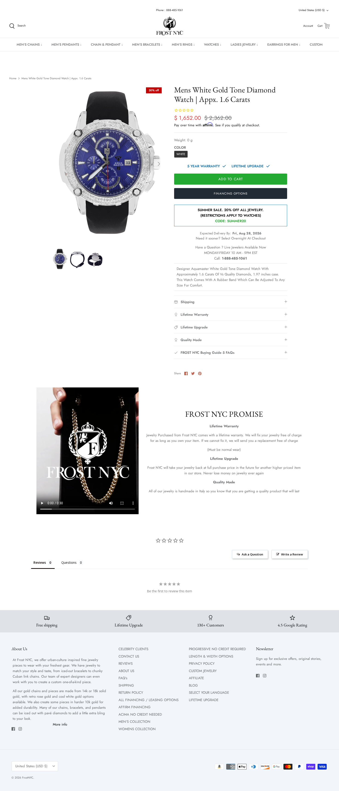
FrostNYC (27, 778)
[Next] (159, 164)
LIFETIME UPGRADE (203, 699)
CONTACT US (129, 656)
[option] (108, 164)
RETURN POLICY (131, 692)
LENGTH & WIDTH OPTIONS (211, 656)
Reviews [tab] (39, 562)
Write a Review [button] (292, 554)
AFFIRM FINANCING (135, 707)
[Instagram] (20, 729)
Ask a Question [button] (252, 554)
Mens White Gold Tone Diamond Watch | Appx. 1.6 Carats (56, 78)
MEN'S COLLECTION (134, 721)
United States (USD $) (312, 10)
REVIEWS (126, 663)
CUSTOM (316, 44)
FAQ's (123, 678)
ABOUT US (126, 670)
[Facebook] (13, 729)
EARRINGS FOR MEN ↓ (283, 44)
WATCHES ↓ (212, 44)
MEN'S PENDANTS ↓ (66, 44)
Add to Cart (230, 179)
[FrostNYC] (169, 26)
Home (12, 78)
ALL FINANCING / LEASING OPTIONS (148, 699)
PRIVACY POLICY (201, 663)
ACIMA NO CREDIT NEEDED (140, 714)
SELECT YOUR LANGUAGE (209, 692)
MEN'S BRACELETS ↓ (147, 44)
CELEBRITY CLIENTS (133, 649)
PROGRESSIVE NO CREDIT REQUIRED (217, 649)
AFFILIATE (196, 678)
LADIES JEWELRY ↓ (244, 44)
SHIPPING (126, 685)
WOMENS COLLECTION (137, 729)
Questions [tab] (69, 562)
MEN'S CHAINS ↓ (29, 44)
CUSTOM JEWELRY (203, 670)
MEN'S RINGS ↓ (183, 44)
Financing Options (230, 193)
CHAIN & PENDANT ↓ (107, 44)
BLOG (193, 685)
